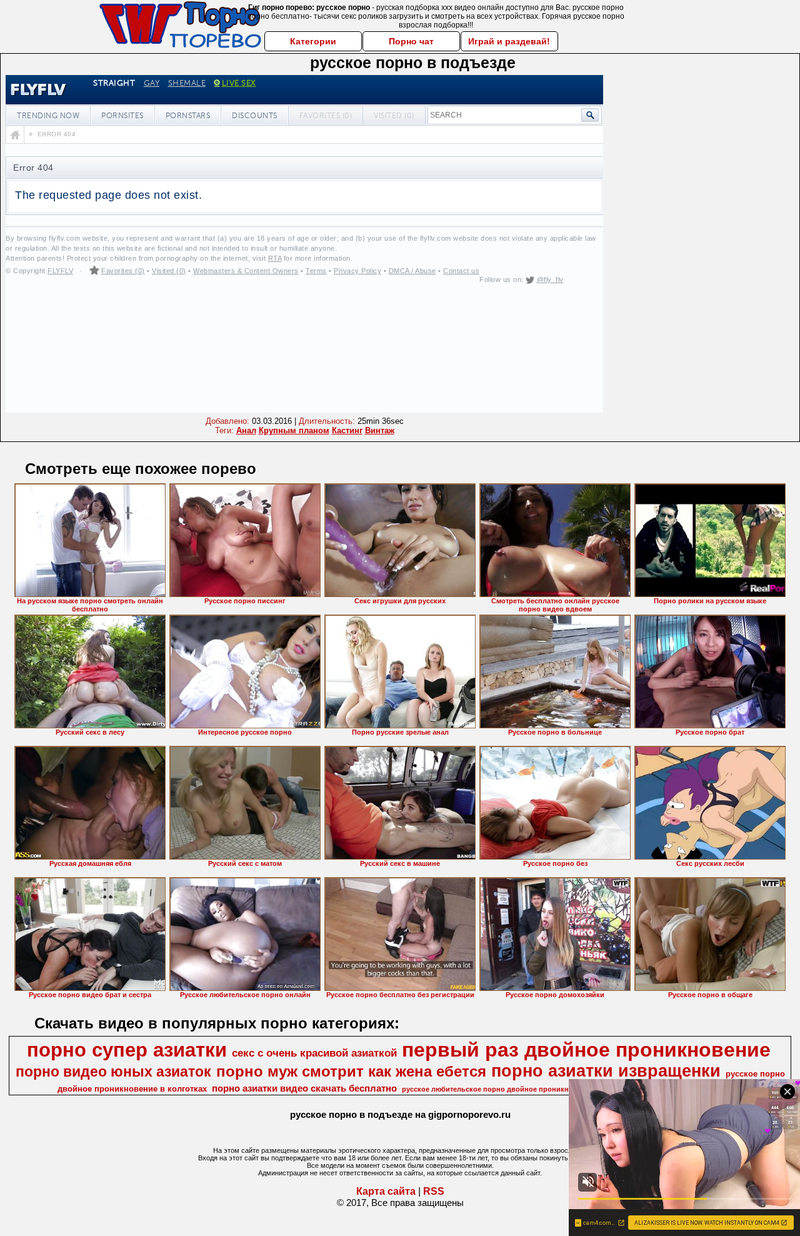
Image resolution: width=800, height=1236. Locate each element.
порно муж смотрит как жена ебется (351, 1071)
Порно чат (411, 41)
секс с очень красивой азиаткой (314, 1053)
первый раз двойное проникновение (586, 1049)
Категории (313, 41)
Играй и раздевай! (509, 41)
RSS (433, 1191)
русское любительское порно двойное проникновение (498, 1089)
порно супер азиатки (127, 1049)
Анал (246, 430)
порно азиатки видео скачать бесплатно (304, 1088)
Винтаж (379, 430)
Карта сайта (386, 1191)
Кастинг (347, 430)
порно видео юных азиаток (113, 1071)
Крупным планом (294, 430)
